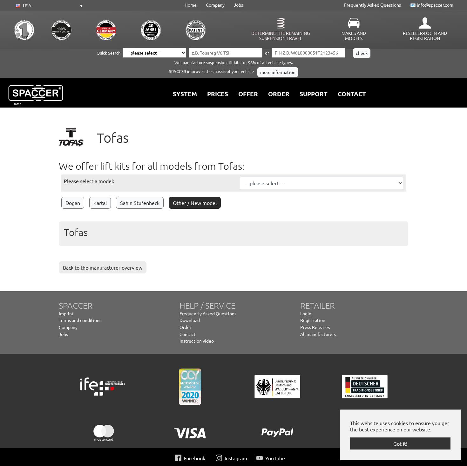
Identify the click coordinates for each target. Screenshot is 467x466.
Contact (187, 334)
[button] (49, 5)
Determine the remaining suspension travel (280, 35)
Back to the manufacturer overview (102, 267)
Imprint (66, 313)
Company (215, 5)
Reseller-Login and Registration (425, 35)
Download (189, 320)
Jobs (238, 5)
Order (185, 327)
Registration (312, 320)
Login (305, 313)
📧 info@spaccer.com (431, 5)
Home (191, 5)
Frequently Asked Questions (372, 5)
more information (277, 72)
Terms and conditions (80, 320)
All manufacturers (318, 334)
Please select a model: (89, 181)
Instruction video (196, 341)
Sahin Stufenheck (139, 203)
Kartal (100, 203)
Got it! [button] (400, 443)
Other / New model (195, 203)
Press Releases (315, 327)
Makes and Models (354, 35)
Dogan (72, 203)
